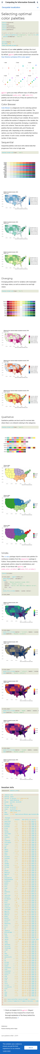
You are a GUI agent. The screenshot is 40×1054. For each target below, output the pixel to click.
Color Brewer (5, 108)
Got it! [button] (31, 1047)
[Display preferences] (38, 2)
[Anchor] (17, 104)
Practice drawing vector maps (9, 1028)
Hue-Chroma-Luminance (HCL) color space (15, 57)
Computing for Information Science (20, 2)
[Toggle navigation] (2, 2)
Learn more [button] (7, 1051)
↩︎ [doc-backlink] (18, 1018)
